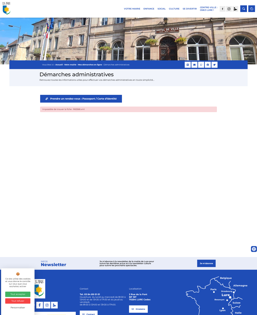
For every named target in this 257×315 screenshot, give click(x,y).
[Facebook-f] (39, 305)
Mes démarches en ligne (90, 65)
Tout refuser (17, 301)
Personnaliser (18, 307)
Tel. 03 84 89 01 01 (90, 294)
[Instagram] (47, 305)
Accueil (59, 65)
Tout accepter (17, 294)
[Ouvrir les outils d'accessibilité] (254, 249)
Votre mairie (70, 65)
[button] (188, 65)
